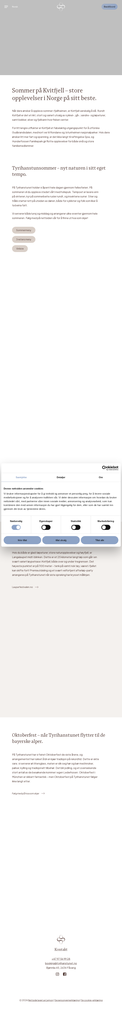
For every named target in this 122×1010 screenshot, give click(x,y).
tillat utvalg (61, 540)
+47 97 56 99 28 (61, 958)
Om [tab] (101, 477)
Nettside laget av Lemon (40, 1000)
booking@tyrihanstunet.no (61, 963)
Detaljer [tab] (61, 477)
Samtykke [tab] (21, 477)
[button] (6, 6)
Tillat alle (99, 540)
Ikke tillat (22, 540)
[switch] (46, 527)
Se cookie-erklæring (92, 1000)
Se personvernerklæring (67, 1000)
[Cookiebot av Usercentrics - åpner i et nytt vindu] (104, 468)
